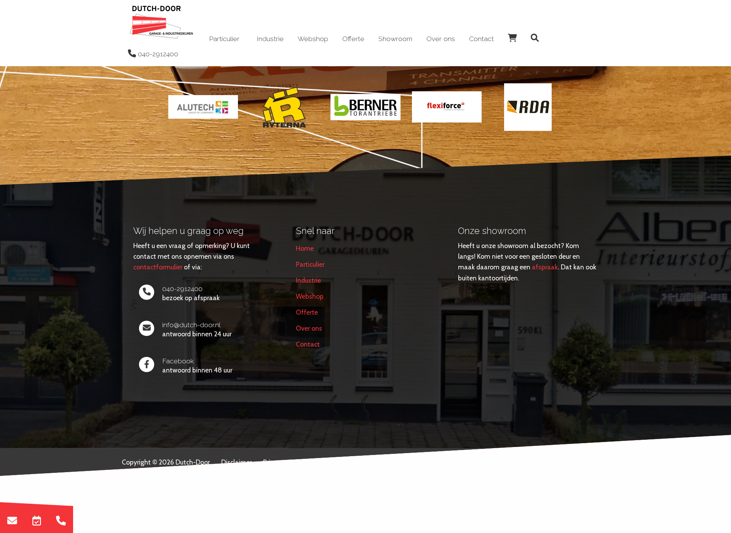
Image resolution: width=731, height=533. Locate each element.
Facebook (178, 361)
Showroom (395, 39)
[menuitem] (161, 23)
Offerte (353, 39)
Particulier (310, 264)
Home (305, 248)
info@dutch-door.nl (191, 325)
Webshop (313, 39)
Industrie (270, 39)
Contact (481, 39)
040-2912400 (182, 289)
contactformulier (157, 267)
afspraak (545, 267)
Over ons (440, 39)
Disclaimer (236, 462)
